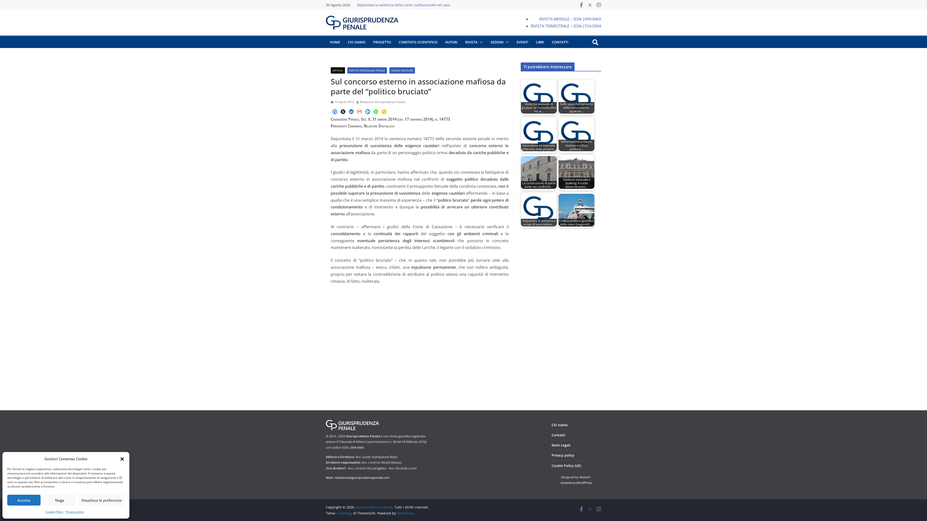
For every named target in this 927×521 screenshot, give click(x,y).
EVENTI (522, 42)
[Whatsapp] (375, 111)
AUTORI (451, 42)
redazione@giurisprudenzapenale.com (362, 477)
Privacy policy (75, 512)
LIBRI (540, 42)
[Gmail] (359, 111)
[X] (343, 111)
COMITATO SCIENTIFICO (418, 42)
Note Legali (561, 445)
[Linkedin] (351, 111)
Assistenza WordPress (576, 482)
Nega (59, 500)
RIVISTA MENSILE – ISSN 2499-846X (570, 19)
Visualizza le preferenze (101, 500)
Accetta (23, 500)
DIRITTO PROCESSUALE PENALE (367, 70)
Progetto (382, 42)
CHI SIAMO (356, 42)
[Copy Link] (384, 111)
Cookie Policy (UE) (566, 465)
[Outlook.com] (367, 111)
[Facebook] (334, 111)
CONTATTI (560, 42)
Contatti (558, 435)
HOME (335, 42)
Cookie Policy (54, 512)
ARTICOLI (338, 70)
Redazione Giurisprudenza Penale (382, 102)
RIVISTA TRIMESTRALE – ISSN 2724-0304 (566, 26)
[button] (122, 459)
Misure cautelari (402, 70)
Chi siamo (560, 425)
